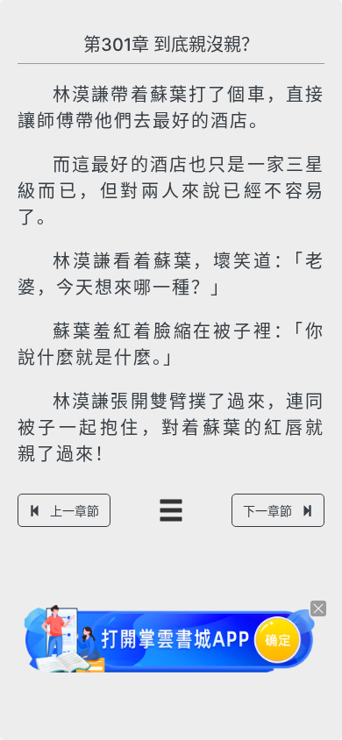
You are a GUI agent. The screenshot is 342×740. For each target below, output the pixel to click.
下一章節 (267, 510)
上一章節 (74, 510)
